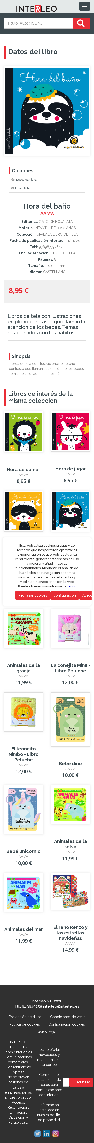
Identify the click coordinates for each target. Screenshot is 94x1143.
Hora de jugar (70, 468)
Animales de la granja (23, 668)
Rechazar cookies (32, 595)
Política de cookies (24, 1024)
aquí (71, 586)
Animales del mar (23, 929)
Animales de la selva (70, 844)
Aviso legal (47, 1032)
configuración (64, 595)
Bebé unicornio (23, 851)
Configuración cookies (66, 1024)
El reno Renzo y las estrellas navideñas (70, 933)
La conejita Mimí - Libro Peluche (70, 668)
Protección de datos (25, 1017)
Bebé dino (70, 763)
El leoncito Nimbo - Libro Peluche (24, 754)
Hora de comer (23, 469)
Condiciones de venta (67, 1017)
